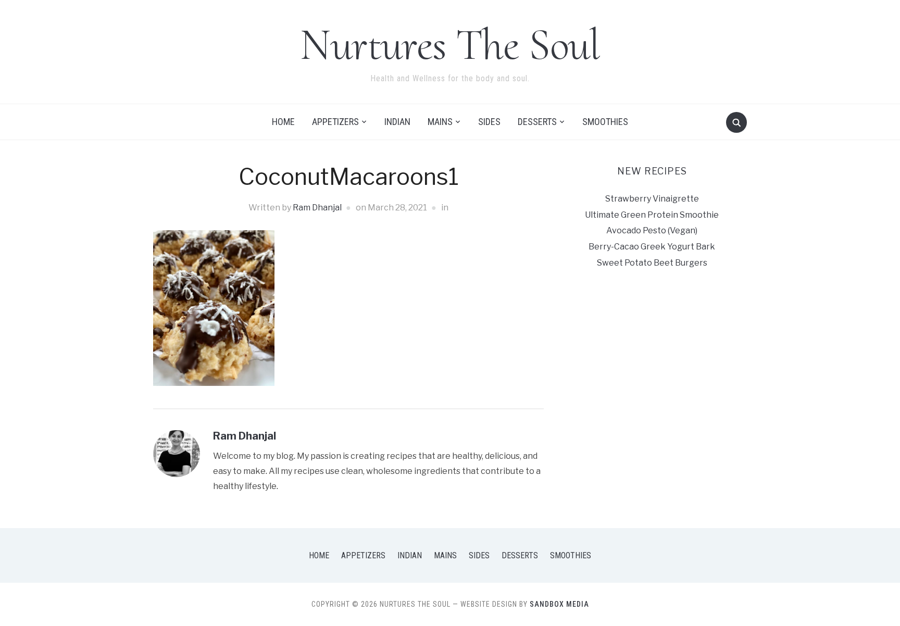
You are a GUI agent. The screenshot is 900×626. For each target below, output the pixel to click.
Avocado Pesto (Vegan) (651, 230)
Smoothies (605, 121)
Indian (397, 121)
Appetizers (335, 121)
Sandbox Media (559, 604)
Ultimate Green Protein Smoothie (652, 215)
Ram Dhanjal (317, 207)
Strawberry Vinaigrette (652, 199)
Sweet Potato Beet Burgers (652, 263)
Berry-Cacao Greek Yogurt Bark (652, 247)
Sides (489, 121)
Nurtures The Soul (450, 44)
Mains (440, 121)
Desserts (537, 121)
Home (283, 121)
